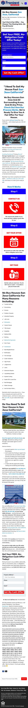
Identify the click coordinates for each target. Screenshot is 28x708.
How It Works (14, 187)
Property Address (7, 55)
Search (24, 678)
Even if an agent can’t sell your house (12, 438)
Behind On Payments (9, 340)
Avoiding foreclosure (7, 154)
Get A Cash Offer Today (6, 688)
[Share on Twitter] (6, 671)
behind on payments (17, 166)
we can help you (20, 468)
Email (4, 66)
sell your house (14, 120)
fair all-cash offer (10, 511)
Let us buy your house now (14, 149)
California (13, 14)
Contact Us (15, 688)
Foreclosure (7, 346)
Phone (4, 60)
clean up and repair (20, 449)
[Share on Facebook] (3, 671)
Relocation (7, 322)
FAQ (2, 690)
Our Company (7, 690)
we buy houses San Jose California (16, 527)
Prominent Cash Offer (19, 506)
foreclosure (5, 606)
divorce (20, 154)
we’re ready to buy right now (16, 474)
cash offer (6, 397)
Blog (25, 690)
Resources (13, 690)
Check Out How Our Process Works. (13, 108)
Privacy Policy (20, 690)
